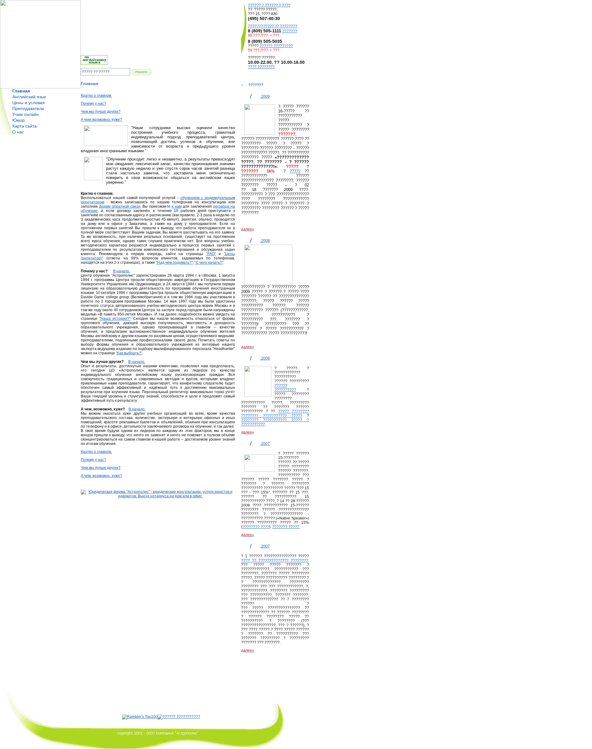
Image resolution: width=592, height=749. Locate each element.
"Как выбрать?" (129, 353)
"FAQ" (211, 254)
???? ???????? (261, 67)
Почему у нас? (93, 103)
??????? (289, 31)
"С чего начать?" (209, 262)
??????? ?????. (286, 527)
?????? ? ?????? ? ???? (269, 5)
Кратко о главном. (96, 95)
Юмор (18, 120)
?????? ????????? (276, 46)
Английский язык (29, 96)
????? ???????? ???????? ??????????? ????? (275, 413)
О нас (18, 131)
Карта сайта (24, 126)
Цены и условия (28, 102)
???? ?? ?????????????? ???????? (274, 560)
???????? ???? (255, 527)
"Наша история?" (114, 318)
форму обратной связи (119, 206)
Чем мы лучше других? (101, 111)
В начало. (121, 271)
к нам (177, 206)
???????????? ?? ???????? (272, 26)
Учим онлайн (25, 114)
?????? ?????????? (285, 387)
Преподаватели (28, 108)
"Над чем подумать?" (174, 262)
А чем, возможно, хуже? (101, 119)
